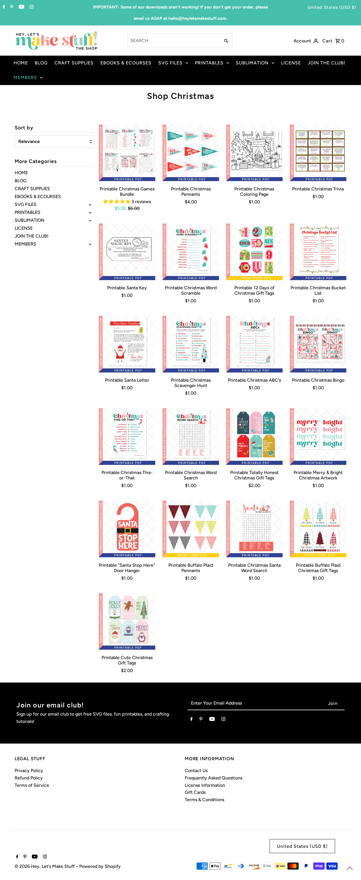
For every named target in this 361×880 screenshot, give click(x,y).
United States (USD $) (332, 7)
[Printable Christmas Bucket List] (318, 251)
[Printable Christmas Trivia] (318, 153)
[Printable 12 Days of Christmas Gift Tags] (254, 251)
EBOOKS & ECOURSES (125, 63)
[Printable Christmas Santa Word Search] (254, 529)
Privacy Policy (29, 770)
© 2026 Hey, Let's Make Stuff (45, 866)
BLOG (41, 63)
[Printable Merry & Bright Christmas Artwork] (318, 436)
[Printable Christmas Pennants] (190, 153)
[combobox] (173, 41)
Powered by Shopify (100, 866)
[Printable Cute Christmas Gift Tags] (127, 621)
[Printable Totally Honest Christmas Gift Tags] (254, 436)
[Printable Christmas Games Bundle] (127, 153)
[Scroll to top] (349, 868)
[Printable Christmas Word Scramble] (190, 251)
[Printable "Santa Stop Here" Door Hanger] (127, 529)
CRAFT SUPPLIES (74, 63)
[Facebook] (3, 7)
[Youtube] (20, 7)
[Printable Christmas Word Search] (190, 436)
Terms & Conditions (204, 799)
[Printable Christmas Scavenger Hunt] (190, 344)
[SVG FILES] (90, 204)
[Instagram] (31, 7)
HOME (21, 63)
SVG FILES (170, 63)
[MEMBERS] (90, 244)
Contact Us (196, 770)
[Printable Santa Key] (127, 251)
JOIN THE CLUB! (326, 63)
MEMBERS (25, 77)
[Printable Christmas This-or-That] (127, 436)
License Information (205, 785)
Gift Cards (195, 792)
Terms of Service (32, 785)
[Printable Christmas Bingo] (318, 344)
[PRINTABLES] (90, 212)
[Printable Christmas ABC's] (254, 344)
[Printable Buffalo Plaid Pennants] (190, 529)
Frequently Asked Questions (213, 778)
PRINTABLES (209, 63)
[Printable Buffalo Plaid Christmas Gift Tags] (318, 529)
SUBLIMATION (252, 63)
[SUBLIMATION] (90, 220)
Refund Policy (29, 778)
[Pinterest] (11, 7)
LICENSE (291, 63)
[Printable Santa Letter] (127, 344)
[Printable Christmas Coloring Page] (254, 153)
